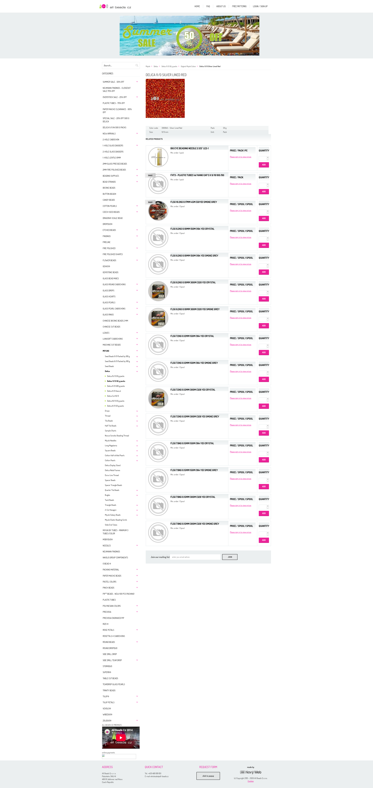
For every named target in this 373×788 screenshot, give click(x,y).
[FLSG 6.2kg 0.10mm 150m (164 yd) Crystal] (158, 237)
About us (221, 6)
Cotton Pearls (110, 206)
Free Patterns (239, 6)
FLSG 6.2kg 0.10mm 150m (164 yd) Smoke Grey (194, 255)
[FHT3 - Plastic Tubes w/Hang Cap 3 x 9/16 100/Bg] (158, 183)
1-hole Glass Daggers (113, 145)
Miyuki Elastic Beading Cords (116, 520)
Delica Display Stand (112, 465)
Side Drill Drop (110, 654)
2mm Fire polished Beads (114, 169)
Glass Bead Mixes (111, 278)
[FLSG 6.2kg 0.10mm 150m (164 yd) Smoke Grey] (158, 264)
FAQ (208, 6)
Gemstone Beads (110, 272)
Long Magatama (111, 445)
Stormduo (107, 666)
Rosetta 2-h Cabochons (114, 636)
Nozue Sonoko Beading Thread (117, 435)
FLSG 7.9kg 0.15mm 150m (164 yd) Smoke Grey (194, 470)
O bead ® (107, 563)
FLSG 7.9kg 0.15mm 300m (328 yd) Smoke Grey (194, 523)
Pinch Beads (108, 587)
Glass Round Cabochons (114, 284)
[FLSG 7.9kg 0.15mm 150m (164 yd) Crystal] (158, 451)
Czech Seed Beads (111, 212)
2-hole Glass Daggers (113, 151)
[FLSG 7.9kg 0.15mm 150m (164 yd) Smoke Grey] (158, 478)
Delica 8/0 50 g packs (115, 406)
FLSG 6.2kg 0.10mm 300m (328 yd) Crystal (193, 282)
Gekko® (106, 266)
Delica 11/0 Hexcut (114, 391)
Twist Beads (109, 500)
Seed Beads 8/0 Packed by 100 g (117, 361)
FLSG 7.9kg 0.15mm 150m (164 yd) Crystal (192, 443)
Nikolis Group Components (115, 557)
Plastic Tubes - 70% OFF (114, 103)
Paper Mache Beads (112, 575)
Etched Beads (109, 230)
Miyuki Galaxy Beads (112, 515)
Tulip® (106, 696)
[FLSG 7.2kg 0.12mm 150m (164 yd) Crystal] (158, 344)
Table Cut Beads (110, 678)
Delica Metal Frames (112, 470)
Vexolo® (107, 708)
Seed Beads (109, 366)
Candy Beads (109, 199)
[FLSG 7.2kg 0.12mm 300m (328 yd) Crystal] (158, 398)
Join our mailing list (160, 557)
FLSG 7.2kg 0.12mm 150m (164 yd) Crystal (192, 336)
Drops (107, 411)
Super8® (107, 672)
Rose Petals (108, 630)
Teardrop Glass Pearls (114, 684)
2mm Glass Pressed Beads (115, 163)
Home (197, 6)
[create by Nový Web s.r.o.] (250, 772)
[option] (189, 36)
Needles (107, 545)
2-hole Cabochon (111, 139)
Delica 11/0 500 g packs (116, 386)
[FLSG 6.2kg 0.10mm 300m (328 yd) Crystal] (158, 291)
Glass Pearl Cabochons (114, 308)
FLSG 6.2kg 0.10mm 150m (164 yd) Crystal (192, 228)
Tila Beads (109, 420)
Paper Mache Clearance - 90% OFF (117, 111)
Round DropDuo (110, 648)
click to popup (208, 776)
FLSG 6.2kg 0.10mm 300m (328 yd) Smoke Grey (195, 309)
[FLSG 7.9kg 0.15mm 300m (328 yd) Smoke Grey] (158, 532)
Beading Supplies (111, 175)
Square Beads (110, 450)
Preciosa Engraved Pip (113, 618)
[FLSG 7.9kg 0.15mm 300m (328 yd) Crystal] (158, 505)
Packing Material (111, 569)
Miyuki (106, 350)
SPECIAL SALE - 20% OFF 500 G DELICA (116, 120)
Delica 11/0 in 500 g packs (114, 127)
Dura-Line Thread (112, 475)
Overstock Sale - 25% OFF (115, 97)
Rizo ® (106, 624)
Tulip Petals (108, 702)
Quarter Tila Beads (112, 490)
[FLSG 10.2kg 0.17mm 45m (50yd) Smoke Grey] (158, 210)
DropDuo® (107, 224)
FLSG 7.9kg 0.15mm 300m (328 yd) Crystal (192, 496)
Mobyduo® (108, 539)
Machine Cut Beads (112, 344)
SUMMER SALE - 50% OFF (113, 81)
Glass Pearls (109, 302)
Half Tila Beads (110, 425)
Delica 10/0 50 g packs (115, 401)
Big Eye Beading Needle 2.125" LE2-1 (189, 148)
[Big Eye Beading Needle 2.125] (158, 157)
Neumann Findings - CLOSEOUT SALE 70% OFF (117, 89)
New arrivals (109, 133)
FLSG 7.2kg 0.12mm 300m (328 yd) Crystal (192, 389)
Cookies (251, 781)
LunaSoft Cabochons (113, 338)
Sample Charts (110, 430)
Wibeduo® (107, 714)
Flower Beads (109, 260)
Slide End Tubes (111, 524)
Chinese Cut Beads (111, 326)
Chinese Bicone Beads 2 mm (115, 320)
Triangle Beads (110, 505)
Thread (107, 415)
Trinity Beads (109, 690)
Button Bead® (109, 194)
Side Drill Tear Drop (112, 660)
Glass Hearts (109, 296)
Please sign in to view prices (240, 157)
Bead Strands (109, 181)
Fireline (106, 242)
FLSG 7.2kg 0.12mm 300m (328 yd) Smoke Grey (194, 416)
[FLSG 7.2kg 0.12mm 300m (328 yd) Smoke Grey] (158, 425)
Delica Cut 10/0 (113, 396)
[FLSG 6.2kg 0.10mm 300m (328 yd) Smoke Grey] (158, 317)
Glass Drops (108, 290)
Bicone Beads (109, 187)
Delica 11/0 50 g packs (116, 381)
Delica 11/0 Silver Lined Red (209, 66)
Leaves (106, 332)
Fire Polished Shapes (113, 254)
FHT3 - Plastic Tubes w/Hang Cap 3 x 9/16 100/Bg (197, 175)
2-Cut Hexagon (110, 510)
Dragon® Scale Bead (113, 218)
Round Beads (109, 642)
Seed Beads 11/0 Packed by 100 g (117, 356)
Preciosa (107, 611)
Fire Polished (109, 248)
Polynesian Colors (112, 606)
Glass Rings (108, 314)
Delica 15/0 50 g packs (115, 376)
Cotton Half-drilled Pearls (114, 455)
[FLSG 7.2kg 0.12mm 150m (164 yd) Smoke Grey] (158, 371)
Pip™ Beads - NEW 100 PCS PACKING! (118, 593)
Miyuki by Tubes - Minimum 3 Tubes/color (115, 532)
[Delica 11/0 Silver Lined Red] (165, 98)
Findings (107, 236)
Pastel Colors (109, 581)
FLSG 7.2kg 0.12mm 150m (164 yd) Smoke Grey (194, 362)
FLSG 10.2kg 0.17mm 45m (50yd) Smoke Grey (193, 201)
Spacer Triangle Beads (113, 485)
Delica (107, 371)
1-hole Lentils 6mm (112, 157)
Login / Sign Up (260, 6)
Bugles (107, 495)
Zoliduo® (107, 720)
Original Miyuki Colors (188, 66)
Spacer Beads (110, 480)
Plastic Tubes (109, 599)
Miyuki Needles (110, 440)
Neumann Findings (111, 551)
